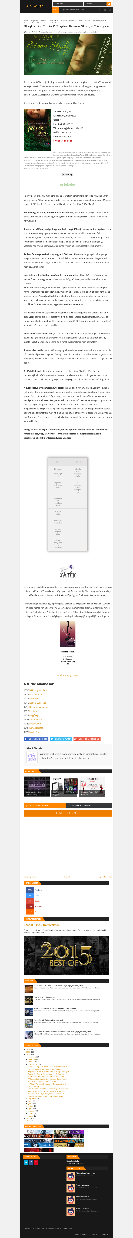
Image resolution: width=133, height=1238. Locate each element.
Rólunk (84, 1234)
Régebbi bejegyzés (105, 877)
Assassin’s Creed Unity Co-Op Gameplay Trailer (46, 1077)
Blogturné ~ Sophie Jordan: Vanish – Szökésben (46, 1074)
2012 (28, 1121)
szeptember (33, 1064)
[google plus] (110, 10)
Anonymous (82, 1185)
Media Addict (35, 732)
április (30, 1109)
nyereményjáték (93, 32)
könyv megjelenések (69, 32)
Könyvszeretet (36, 727)
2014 (28, 1055)
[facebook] (99, 10)
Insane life (34, 698)
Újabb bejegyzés (30, 877)
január (31, 1116)
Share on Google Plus (89, 738)
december (32, 1057)
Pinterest (35, 906)
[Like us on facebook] (31, 1162)
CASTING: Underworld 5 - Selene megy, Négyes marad (48, 1089)
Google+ (35, 901)
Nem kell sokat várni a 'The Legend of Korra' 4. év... (47, 1091)
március (31, 1111)
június (30, 1104)
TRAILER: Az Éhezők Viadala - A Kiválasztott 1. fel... (48, 1084)
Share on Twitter (63, 738)
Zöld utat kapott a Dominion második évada (44, 1069)
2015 (28, 1052)
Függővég (33, 715)
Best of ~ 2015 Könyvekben (42, 924)
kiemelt (50, 32)
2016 (28, 1050)
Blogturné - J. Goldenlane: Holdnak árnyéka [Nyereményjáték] (58, 986)
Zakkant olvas (35, 719)
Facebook (35, 890)
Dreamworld (35, 723)
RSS (33, 912)
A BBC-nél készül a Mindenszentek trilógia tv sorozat (55, 1009)
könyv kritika (58, 32)
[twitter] (105, 10)
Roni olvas (34, 711)
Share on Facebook (38, 738)
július (30, 1101)
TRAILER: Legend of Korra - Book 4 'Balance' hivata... (48, 1067)
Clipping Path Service (86, 1173)
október (31, 1062)
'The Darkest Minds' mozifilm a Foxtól (42, 1082)
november (32, 1059)
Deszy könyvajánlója (38, 707)
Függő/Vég (40, 1228)
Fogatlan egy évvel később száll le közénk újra (45, 1096)
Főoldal (67, 877)
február (31, 1113)
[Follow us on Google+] (36, 1162)
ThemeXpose (67, 1228)
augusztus (32, 1099)
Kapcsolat (94, 1234)
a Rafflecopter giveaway (68, 675)
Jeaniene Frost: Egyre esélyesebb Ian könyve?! (46, 1094)
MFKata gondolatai (38, 690)
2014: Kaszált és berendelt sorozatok (48, 1020)
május (31, 1106)
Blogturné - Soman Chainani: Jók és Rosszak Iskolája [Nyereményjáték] (62, 1032)
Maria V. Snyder (82, 32)
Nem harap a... (36, 694)
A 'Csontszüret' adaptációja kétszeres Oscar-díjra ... (47, 1079)
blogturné (44, 32)
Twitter (33, 896)
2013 (28, 1118)
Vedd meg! (68, 174)
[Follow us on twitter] (26, 1162)
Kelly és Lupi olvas (37, 702)
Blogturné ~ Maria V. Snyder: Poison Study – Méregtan (48, 1072)
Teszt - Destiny (33, 1086)
